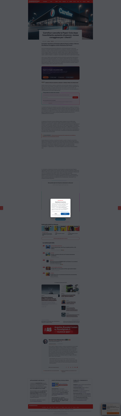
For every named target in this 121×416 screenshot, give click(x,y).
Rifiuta (56, 213)
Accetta (65, 213)
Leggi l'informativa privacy (64, 211)
